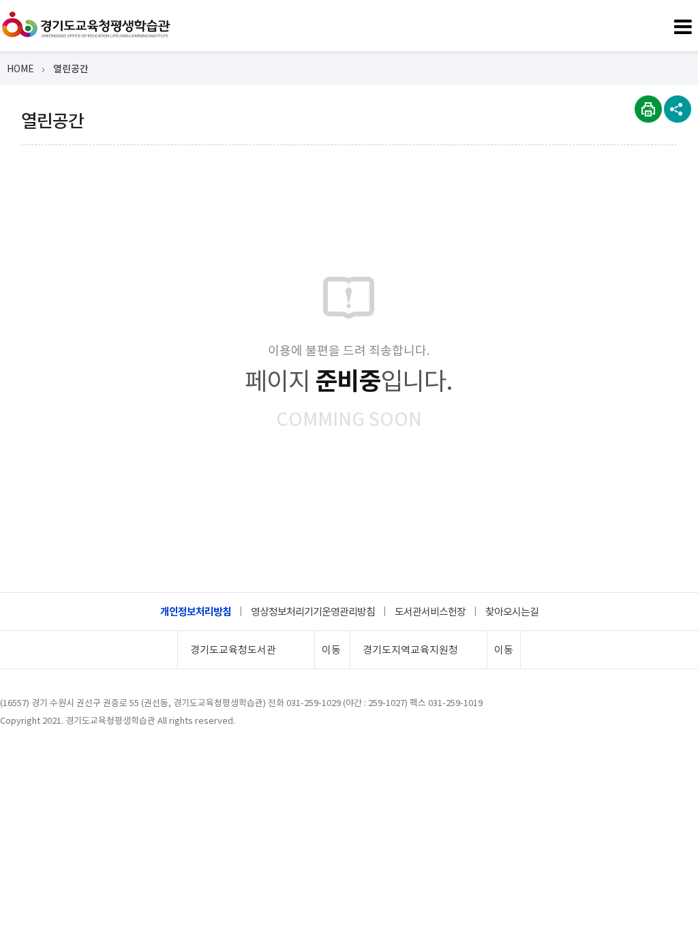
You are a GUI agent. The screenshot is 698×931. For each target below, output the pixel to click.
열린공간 (71, 69)
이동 (331, 649)
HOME (20, 69)
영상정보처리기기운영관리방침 (313, 611)
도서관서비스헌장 (430, 611)
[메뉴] (682, 24)
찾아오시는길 (511, 611)
